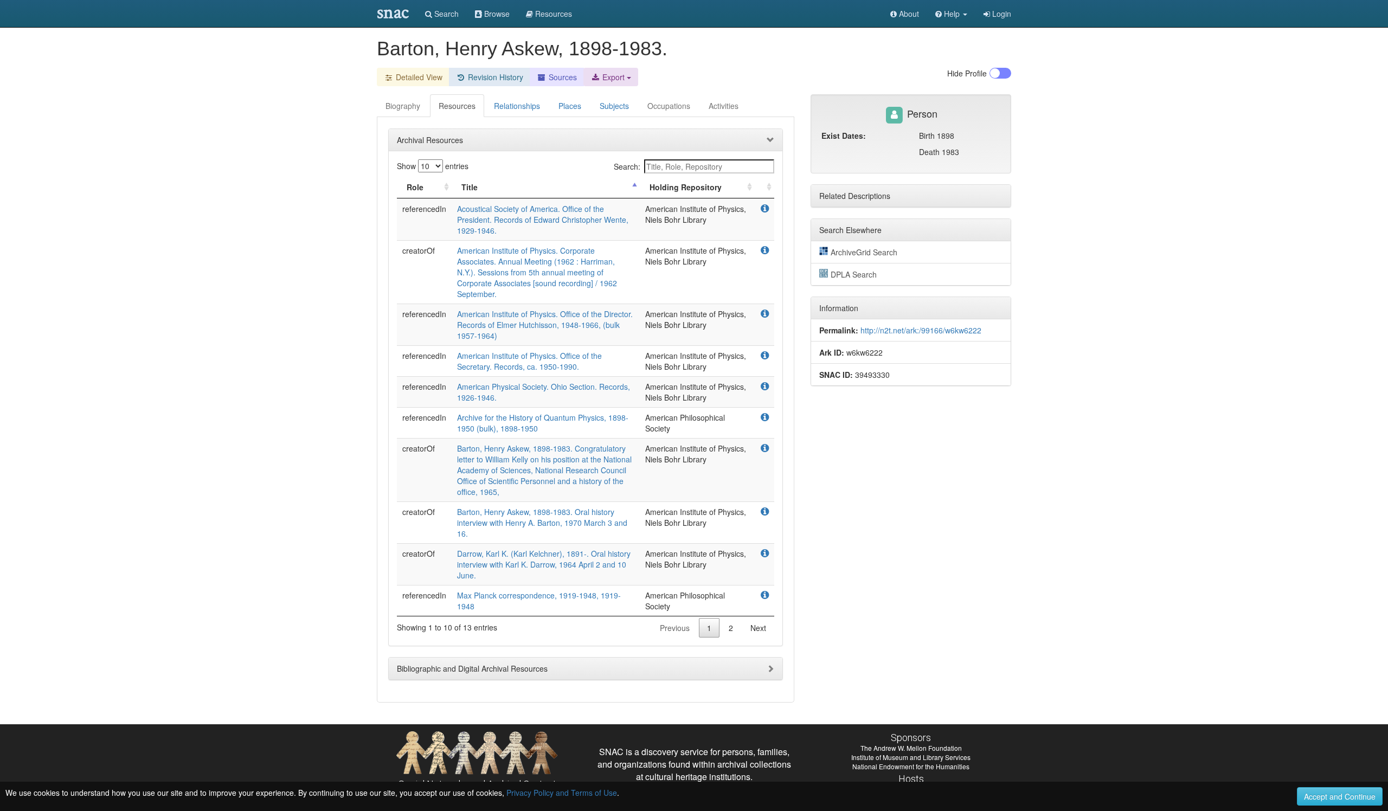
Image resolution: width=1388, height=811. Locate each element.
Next (758, 627)
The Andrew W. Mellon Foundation (911, 747)
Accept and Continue (1340, 796)
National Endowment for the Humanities (910, 766)
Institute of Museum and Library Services (911, 757)
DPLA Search (854, 274)
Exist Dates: (843, 135)
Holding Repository (686, 187)
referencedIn (424, 208)
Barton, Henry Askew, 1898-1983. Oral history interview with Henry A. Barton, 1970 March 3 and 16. (542, 522)
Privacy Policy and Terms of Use (561, 792)
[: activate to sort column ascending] (764, 187)
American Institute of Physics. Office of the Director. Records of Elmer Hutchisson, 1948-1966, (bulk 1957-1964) (545, 324)
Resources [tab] (457, 105)
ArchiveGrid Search (864, 252)
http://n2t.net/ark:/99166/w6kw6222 (920, 330)
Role (415, 187)
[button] (951, 13)
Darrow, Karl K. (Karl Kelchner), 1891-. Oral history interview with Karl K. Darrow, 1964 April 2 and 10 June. (544, 564)
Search (445, 13)
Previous (675, 627)
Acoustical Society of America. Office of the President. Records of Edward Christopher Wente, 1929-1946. (542, 219)
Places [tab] (569, 105)
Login (1000, 13)
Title (469, 187)
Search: (627, 166)
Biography (402, 105)
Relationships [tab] (517, 105)
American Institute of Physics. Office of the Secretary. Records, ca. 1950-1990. (529, 361)
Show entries (432, 165)
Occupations (668, 105)
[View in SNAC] (765, 208)
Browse (496, 13)
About (908, 13)
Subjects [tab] (614, 105)
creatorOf (418, 250)
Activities (723, 105)
